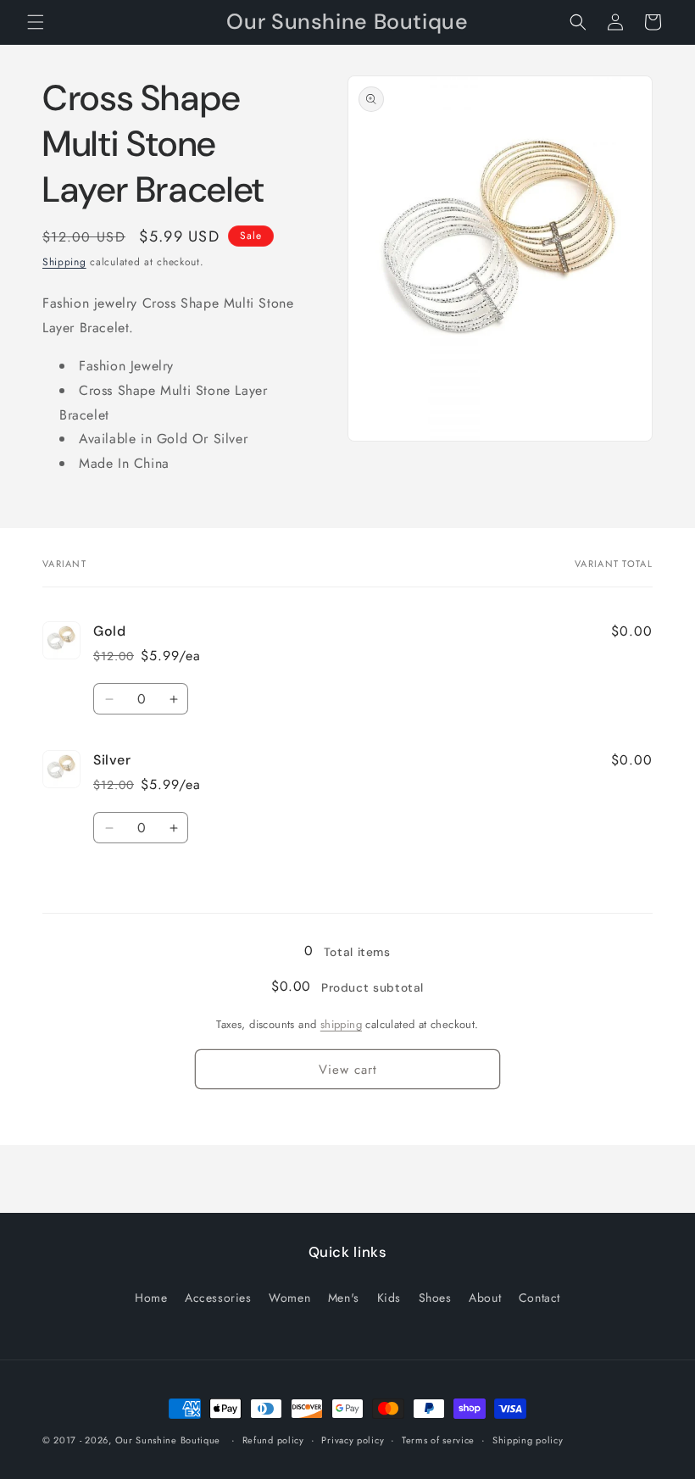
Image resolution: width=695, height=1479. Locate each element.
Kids (389, 1297)
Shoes (435, 1297)
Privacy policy (352, 1440)
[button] (35, 22)
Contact (539, 1297)
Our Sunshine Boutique (168, 1440)
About (485, 1297)
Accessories (218, 1297)
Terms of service (438, 1440)
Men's (343, 1297)
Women (289, 1297)
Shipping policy (528, 1440)
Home (151, 1297)
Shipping (64, 262)
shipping (341, 1024)
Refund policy (273, 1440)
